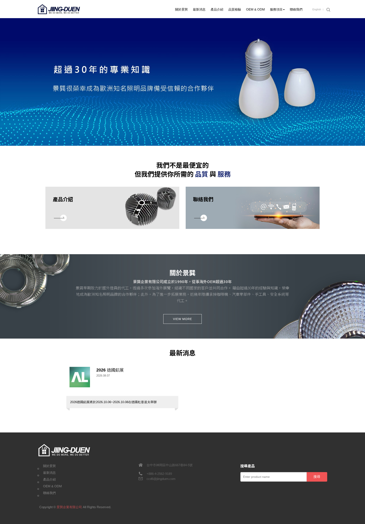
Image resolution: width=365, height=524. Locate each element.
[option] (182, 82)
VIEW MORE (182, 319)
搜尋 (316, 476)
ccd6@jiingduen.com (161, 479)
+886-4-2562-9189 (159, 473)
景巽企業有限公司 (59, 9)
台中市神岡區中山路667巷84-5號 (170, 465)
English (316, 9)
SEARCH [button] (327, 10)
